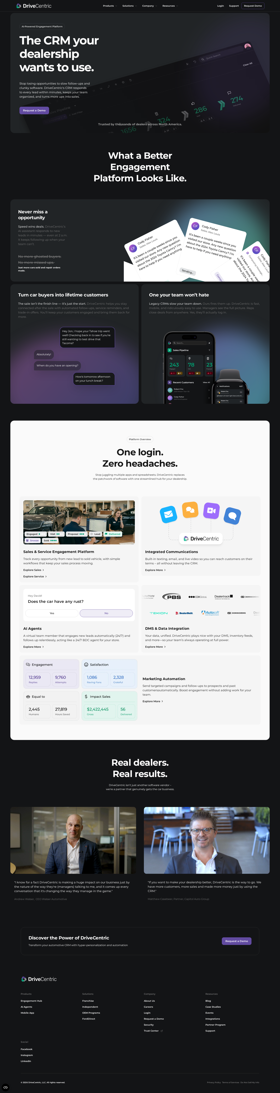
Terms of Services (230, 1082)
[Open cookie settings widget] (5, 1087)
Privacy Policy (214, 1082)
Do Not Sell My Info (249, 1082)
